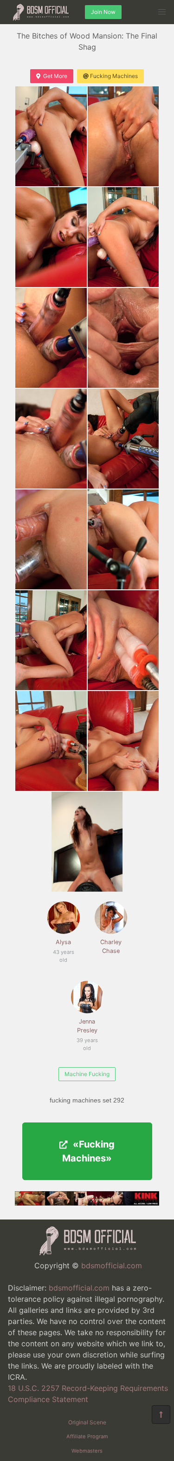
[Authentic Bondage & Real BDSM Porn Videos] (87, 1202)
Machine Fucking (87, 1073)
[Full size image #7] (123, 439)
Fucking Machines (114, 75)
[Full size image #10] (51, 640)
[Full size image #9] (123, 539)
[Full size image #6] (51, 439)
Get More (55, 75)
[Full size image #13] (123, 741)
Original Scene (87, 1422)
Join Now (103, 11)
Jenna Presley (87, 1031)
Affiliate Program (87, 1436)
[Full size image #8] (51, 539)
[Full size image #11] (123, 640)
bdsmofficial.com (111, 1265)
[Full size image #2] (51, 237)
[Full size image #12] (51, 741)
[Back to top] (161, 1414)
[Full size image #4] (51, 338)
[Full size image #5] (123, 338)
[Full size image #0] (51, 136)
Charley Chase (111, 946)
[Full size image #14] (87, 842)
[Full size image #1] (123, 136)
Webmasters (87, 1451)
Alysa (62, 947)
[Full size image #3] (123, 237)
